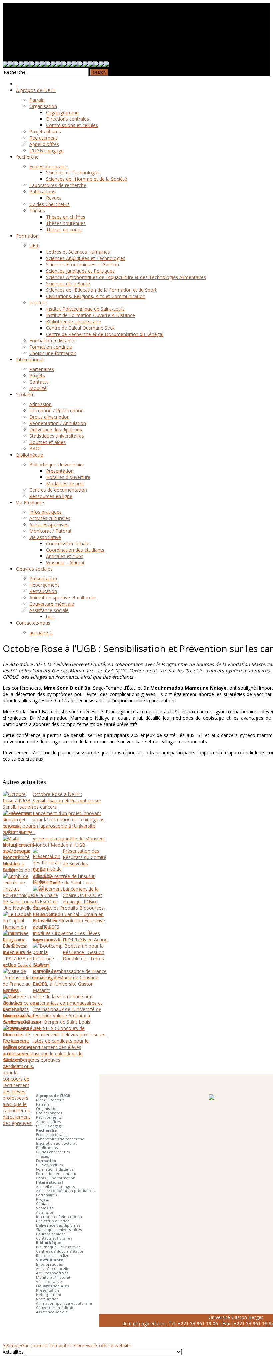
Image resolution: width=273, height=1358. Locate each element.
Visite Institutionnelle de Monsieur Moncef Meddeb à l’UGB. (69, 841)
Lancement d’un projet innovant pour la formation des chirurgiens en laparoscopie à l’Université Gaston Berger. (53, 822)
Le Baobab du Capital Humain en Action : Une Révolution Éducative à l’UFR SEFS (69, 920)
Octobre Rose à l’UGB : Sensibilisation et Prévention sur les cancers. (67, 800)
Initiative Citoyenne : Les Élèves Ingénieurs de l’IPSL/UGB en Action (70, 936)
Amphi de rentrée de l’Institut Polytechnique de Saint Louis (64, 879)
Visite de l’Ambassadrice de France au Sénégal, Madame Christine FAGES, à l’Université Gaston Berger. (55, 980)
